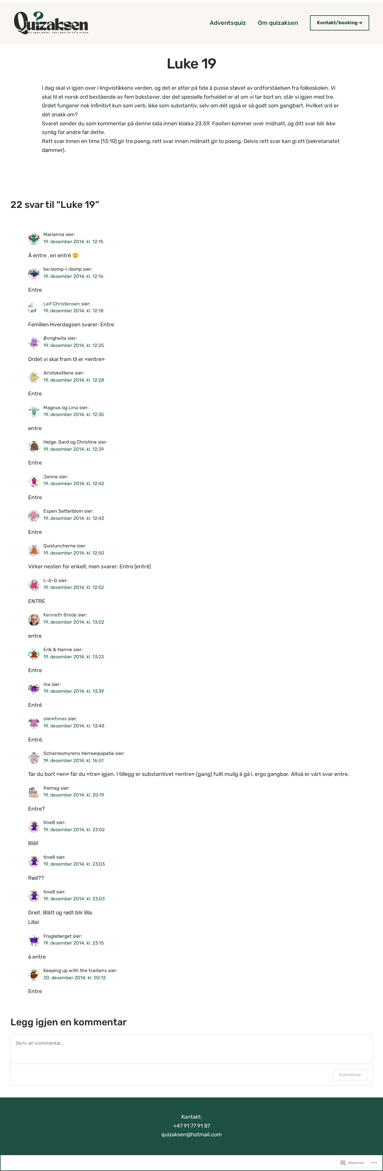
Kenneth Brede (60, 615)
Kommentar (350, 1074)
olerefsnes (55, 718)
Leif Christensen (61, 304)
